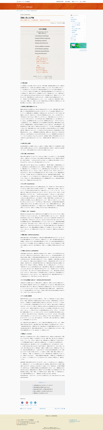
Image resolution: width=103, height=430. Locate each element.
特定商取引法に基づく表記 (75, 421)
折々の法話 (74, 36)
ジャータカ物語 (75, 34)
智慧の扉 (73, 26)
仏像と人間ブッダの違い (59, 408)
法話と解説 (67, 1)
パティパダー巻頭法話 (27, 10)
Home (18, 10)
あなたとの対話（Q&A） (76, 28)
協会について (75, 1)
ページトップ (82, 50)
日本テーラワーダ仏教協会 (24, 1)
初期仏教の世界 (59, 1)
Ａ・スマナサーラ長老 (76, 23)
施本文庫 (73, 32)
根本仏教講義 (74, 30)
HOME (72, 17)
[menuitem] (59, 1)
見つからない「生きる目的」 (26, 408)
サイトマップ (72, 422)
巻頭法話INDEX (43, 408)
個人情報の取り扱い (73, 419)
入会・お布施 (82, 1)
